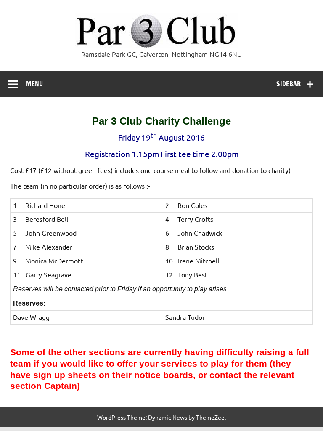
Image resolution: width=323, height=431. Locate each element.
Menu (34, 83)
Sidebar (288, 83)
